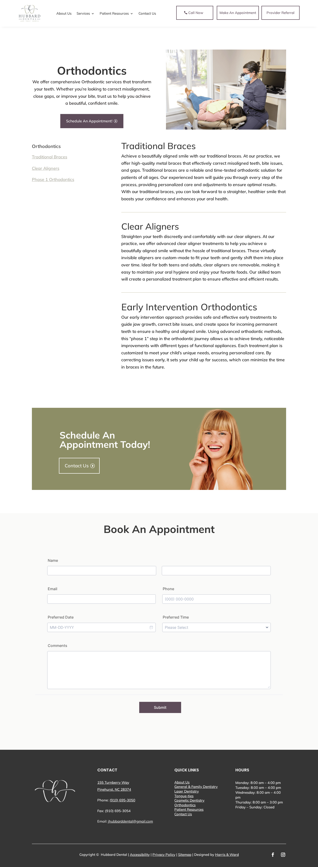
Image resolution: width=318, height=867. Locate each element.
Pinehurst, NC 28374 (114, 789)
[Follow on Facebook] (273, 854)
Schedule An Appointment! (89, 121)
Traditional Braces (49, 157)
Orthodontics (185, 805)
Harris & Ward (227, 854)
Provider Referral (280, 12)
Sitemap (184, 854)
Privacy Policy (163, 854)
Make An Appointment (238, 12)
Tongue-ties (183, 796)
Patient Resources (188, 809)
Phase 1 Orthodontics (53, 179)
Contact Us (77, 466)
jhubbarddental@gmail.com (130, 821)
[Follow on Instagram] (283, 854)
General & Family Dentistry (196, 786)
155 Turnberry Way (113, 782)
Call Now (195, 12)
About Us (181, 782)
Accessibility (140, 854)
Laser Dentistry (186, 791)
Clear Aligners (45, 168)
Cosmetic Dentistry (189, 800)
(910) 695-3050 (122, 800)
